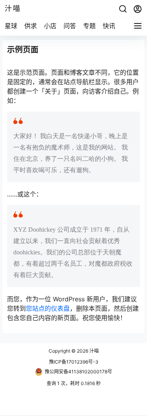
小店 (50, 26)
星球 (11, 26)
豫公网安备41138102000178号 (78, 372)
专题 (89, 26)
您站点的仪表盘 (48, 308)
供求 (30, 26)
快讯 (109, 26)
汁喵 (93, 351)
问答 (70, 26)
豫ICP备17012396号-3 (73, 362)
